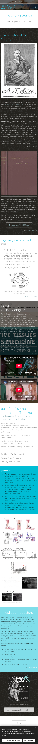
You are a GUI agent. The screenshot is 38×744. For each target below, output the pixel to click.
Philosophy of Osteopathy (14, 104)
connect (34, 353)
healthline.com (32, 667)
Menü (35, 7)
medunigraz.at (32, 230)
